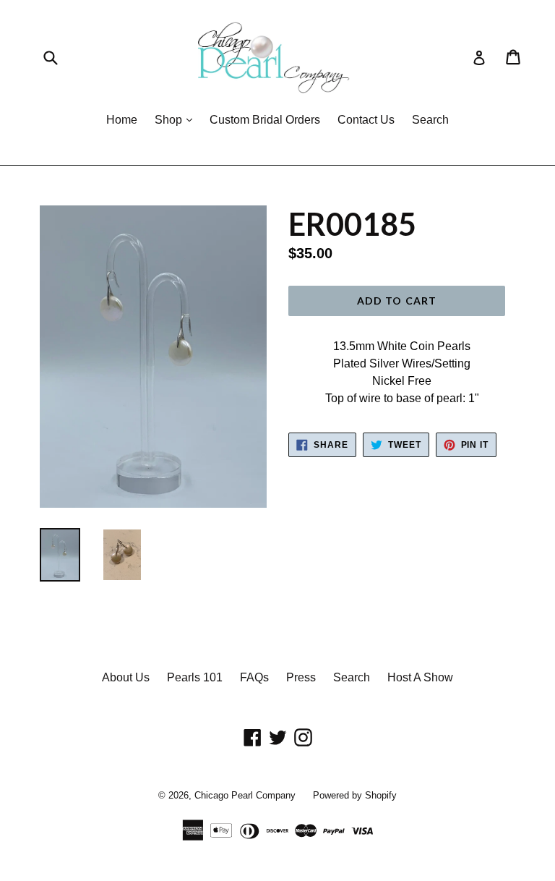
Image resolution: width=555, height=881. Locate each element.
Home (121, 120)
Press (301, 677)
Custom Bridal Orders (265, 120)
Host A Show (420, 677)
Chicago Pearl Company (245, 795)
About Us (126, 677)
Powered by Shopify (355, 795)
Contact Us (366, 120)
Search (430, 120)
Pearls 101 (195, 677)
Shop (177, 119)
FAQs (254, 677)
